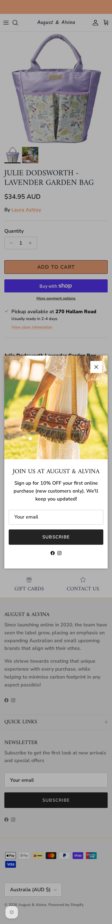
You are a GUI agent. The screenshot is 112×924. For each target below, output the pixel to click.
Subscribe (56, 537)
